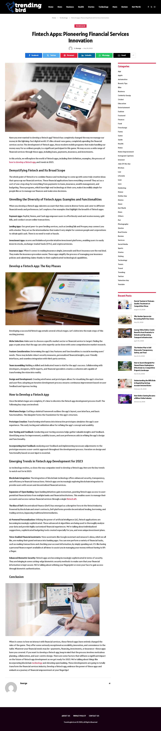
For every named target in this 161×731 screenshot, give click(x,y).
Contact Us (94, 716)
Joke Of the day (124, 164)
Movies (120, 200)
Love (120, 184)
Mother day (122, 196)
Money (120, 192)
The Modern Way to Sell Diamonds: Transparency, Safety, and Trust (143, 350)
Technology (103, 7)
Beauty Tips (122, 83)
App (119, 71)
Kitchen (121, 168)
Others (120, 216)
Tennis (120, 264)
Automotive (122, 79)
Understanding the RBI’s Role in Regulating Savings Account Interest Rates (144, 383)
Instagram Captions (126, 156)
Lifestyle (121, 176)
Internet (121, 160)
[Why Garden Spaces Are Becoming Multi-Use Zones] (125, 319)
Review (125, 7)
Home (50, 7)
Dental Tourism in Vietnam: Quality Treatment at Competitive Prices (144, 303)
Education (122, 103)
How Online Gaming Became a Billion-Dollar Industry (144, 397)
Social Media (123, 244)
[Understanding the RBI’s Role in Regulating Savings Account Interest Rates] (125, 383)
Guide (120, 140)
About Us (66, 716)
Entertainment (124, 107)
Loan (120, 180)
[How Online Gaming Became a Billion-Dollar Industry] (125, 399)
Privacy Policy (79, 716)
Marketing (122, 188)
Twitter (121, 276)
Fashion (121, 111)
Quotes (121, 228)
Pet (119, 220)
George (78, 48)
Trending (121, 272)
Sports (120, 248)
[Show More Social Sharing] (133, 55)
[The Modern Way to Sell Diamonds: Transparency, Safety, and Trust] (125, 351)
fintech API (71, 499)
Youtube (121, 284)
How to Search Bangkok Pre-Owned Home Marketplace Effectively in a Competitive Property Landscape (144, 366)
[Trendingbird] (23, 7)
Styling (121, 256)
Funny (120, 131)
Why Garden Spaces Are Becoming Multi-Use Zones (144, 317)
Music (115, 7)
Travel (120, 268)
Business (70, 7)
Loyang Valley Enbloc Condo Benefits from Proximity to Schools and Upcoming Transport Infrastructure (144, 333)
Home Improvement (126, 152)
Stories (91, 7)
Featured (121, 115)
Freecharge (122, 127)
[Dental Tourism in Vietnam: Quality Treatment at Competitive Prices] (125, 304)
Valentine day (123, 280)
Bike (119, 87)
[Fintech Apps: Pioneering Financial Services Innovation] (58, 97)
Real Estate (122, 232)
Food (120, 123)
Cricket (121, 99)
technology (37, 663)
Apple (120, 75)
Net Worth (136, 7)
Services (121, 240)
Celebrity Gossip (124, 95)
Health (81, 7)
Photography (123, 224)
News (60, 7)
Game (120, 136)
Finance (121, 119)
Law (119, 172)
